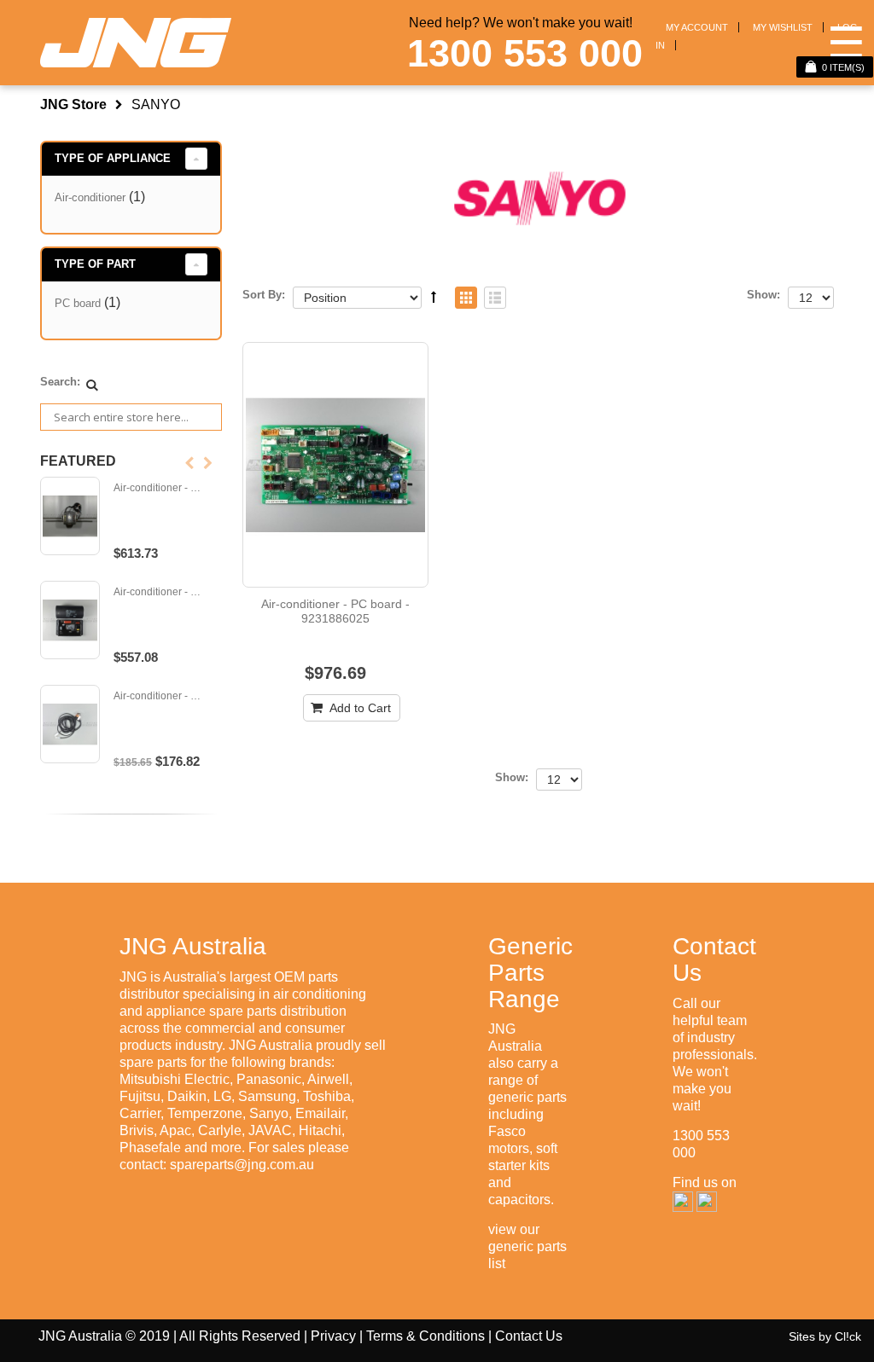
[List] (495, 299)
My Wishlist (783, 27)
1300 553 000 (525, 53)
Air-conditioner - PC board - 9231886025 (335, 611)
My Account (697, 27)
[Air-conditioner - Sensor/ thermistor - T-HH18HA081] (70, 724)
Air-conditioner (90, 197)
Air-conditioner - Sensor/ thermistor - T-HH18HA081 (160, 696)
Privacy (333, 1336)
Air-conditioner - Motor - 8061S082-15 (160, 488)
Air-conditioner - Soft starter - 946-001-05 (160, 592)
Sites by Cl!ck (825, 1336)
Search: (60, 381)
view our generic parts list (527, 1246)
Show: (763, 294)
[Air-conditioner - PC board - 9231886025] (335, 464)
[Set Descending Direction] (433, 297)
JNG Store (73, 104)
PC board (78, 303)
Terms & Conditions (425, 1336)
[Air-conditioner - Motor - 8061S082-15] (70, 516)
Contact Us (528, 1336)
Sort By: (263, 294)
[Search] (92, 384)
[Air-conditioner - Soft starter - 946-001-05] (70, 620)
